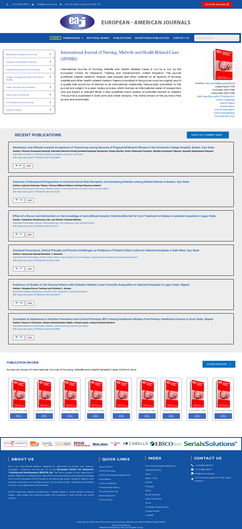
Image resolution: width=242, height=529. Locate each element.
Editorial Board (98, 38)
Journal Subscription (225, 109)
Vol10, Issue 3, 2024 (147, 410)
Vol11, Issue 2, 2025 (70, 410)
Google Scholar (152, 511)
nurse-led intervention (84, 223)
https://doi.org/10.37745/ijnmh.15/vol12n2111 (37, 226)
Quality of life (50, 291)
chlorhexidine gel (50, 223)
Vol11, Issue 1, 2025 (96, 410)
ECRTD (148, 482)
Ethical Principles (31, 257)
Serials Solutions (152, 494)
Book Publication (107, 495)
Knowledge (28, 223)
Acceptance (28, 154)
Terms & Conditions (121, 525)
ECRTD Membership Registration (115, 475)
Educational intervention (34, 188)
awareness (48, 154)
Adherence (28, 326)
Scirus (148, 503)
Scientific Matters (14, 110)
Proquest (149, 486)
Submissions (71, 38)
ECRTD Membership (224, 113)
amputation (63, 291)
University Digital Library (157, 507)
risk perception (102, 188)
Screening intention (70, 188)
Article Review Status (109, 487)
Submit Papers (227, 103)
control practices (61, 326)
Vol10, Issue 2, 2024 (171, 410)
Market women (53, 188)
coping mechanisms (78, 291)
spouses (68, 154)
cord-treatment (66, 223)
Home (55, 38)
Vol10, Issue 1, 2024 (197, 410)
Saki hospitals (67, 257)
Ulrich (148, 474)
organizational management (104, 257)
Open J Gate (151, 478)
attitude (38, 154)
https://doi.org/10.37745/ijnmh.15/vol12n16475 (38, 294)
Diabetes (27, 291)
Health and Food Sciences (17, 95)
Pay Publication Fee (225, 116)
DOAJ (148, 490)
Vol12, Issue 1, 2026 (44, 410)
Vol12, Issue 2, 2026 (18, 410)
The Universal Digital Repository (160, 466)
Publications (122, 38)
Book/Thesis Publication (152, 38)
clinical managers (82, 257)
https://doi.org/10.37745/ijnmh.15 (218, 96)
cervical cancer (87, 188)
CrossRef (149, 515)
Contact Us (181, 38)
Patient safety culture (50, 257)
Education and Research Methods (21, 62)
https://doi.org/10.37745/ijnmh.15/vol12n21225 (38, 191)
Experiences (37, 291)
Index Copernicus (153, 498)
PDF (29, 166)
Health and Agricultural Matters (20, 87)
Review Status (227, 106)
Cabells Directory (153, 470)
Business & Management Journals (21, 54)
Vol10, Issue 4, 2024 (121, 410)
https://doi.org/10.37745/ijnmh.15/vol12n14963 (38, 329)
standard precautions (128, 257)
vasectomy (78, 154)
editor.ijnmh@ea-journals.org (220, 83)
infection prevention (79, 326)
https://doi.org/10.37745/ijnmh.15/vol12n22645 (38, 157)
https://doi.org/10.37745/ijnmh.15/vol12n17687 (38, 260)
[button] (29, 54)
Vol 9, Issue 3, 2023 (223, 410)
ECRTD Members (107, 471)
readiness (58, 154)
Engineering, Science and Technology (23, 69)
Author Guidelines (225, 99)
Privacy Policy (106, 499)
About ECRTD (106, 467)
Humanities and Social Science (20, 102)
